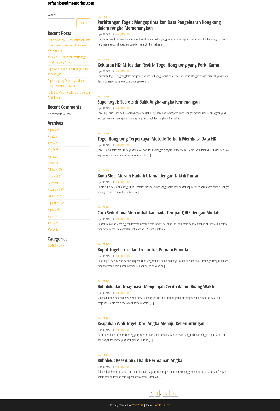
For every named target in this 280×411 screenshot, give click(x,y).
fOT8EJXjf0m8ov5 (123, 34)
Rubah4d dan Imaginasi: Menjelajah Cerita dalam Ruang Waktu (157, 286)
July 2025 (52, 216)
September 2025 (56, 203)
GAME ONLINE (103, 16)
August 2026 (54, 130)
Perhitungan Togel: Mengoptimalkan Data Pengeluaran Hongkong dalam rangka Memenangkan (159, 25)
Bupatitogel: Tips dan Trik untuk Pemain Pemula (143, 249)
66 (165, 393)
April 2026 (53, 156)
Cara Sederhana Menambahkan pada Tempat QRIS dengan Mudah (158, 212)
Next (173, 393)
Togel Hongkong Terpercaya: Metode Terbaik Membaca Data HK (157, 138)
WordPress (137, 405)
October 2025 (55, 196)
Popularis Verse (162, 405)
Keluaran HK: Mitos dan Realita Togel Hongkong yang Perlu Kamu (158, 64)
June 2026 (53, 143)
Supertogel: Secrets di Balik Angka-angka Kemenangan (148, 101)
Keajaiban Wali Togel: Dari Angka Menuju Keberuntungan (151, 323)
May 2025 (53, 229)
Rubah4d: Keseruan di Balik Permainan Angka (140, 360)
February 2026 (55, 169)
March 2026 (54, 163)
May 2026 (53, 149)
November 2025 (56, 189)
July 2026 (52, 136)
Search (52, 15)
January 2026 (54, 176)
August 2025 (54, 209)
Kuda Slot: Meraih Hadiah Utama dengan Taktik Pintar (148, 175)
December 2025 (56, 183)
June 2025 (53, 223)
